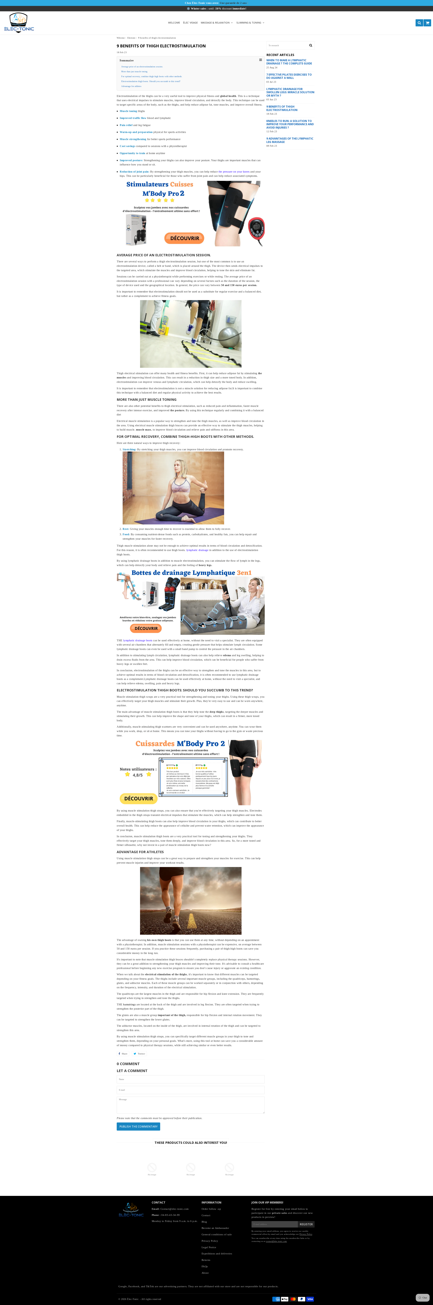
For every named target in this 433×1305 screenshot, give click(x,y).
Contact (206, 1215)
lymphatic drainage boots (137, 640)
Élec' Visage (190, 22)
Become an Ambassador (215, 1228)
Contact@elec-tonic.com (175, 1209)
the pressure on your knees (234, 171)
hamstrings (129, 1004)
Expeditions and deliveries (217, 1253)
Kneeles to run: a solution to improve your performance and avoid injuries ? (290, 124)
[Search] (419, 22)
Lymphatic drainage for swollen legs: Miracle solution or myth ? (290, 92)
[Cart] (427, 22)
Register (306, 1224)
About (205, 1273)
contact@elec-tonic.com (276, 1241)
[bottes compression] (191, 634)
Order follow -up (211, 1209)
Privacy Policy (210, 1241)
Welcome (174, 22)
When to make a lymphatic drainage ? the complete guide (289, 62)
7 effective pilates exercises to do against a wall (289, 76)
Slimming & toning (248, 22)
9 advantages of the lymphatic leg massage (289, 140)
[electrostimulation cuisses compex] (191, 804)
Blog (204, 1221)
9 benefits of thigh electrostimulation (282, 108)
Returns (206, 1260)
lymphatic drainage (197, 550)
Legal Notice (209, 1247)
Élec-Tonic (133, 1299)
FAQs (205, 1266)
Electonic (131, 38)
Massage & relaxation (215, 22)
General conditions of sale (217, 1234)
